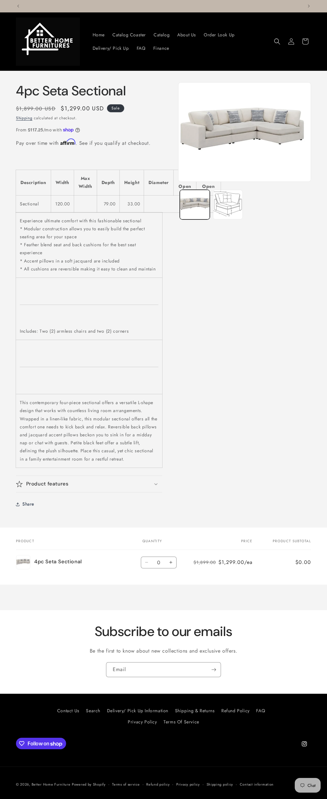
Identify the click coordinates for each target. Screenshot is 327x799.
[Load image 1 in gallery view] (194, 204)
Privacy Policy (142, 722)
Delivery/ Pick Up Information (137, 710)
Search (93, 710)
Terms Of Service (181, 722)
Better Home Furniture (51, 784)
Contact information (257, 784)
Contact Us (68, 710)
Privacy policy (188, 784)
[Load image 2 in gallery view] (228, 204)
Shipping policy (220, 784)
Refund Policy (235, 710)
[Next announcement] (309, 6)
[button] (277, 41)
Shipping (24, 118)
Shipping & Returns (195, 710)
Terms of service (126, 784)
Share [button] (28, 504)
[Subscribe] (214, 669)
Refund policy (158, 784)
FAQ (260, 710)
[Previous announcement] (18, 6)
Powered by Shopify (89, 784)
